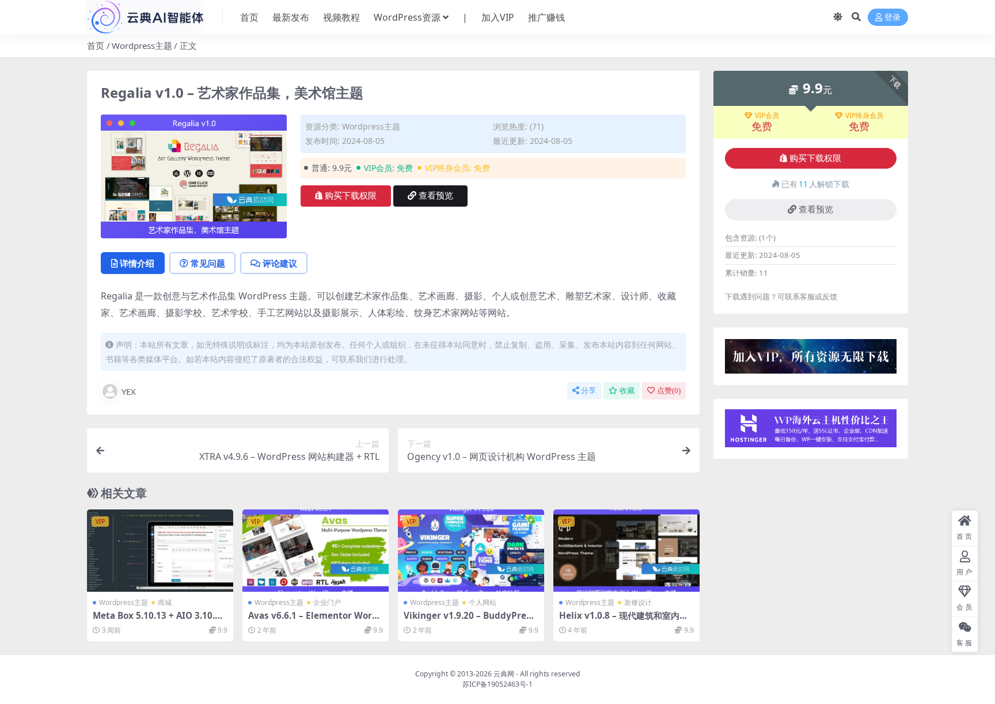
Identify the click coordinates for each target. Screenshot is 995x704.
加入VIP (497, 17)
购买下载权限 (351, 195)
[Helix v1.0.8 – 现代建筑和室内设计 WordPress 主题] (626, 550)
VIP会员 (767, 116)
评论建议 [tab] (280, 263)
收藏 (627, 390)
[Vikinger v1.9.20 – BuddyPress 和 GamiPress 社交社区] (471, 550)
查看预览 (436, 195)
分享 (588, 390)
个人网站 (482, 602)
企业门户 (327, 602)
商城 (165, 602)
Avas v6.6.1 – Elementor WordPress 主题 (313, 620)
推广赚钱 (546, 17)
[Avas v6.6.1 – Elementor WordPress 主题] (315, 550)
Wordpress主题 (142, 45)
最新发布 (290, 17)
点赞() (669, 390)
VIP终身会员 (864, 116)
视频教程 (341, 17)
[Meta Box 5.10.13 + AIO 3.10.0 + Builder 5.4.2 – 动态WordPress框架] (160, 550)
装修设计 (638, 602)
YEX (128, 391)
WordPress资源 (407, 17)
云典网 (503, 674)
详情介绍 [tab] (137, 263)
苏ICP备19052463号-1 (497, 684)
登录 (892, 17)
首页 (249, 17)
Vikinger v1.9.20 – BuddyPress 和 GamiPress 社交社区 (470, 620)
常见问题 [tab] (208, 263)
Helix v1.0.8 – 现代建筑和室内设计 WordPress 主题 (623, 620)
